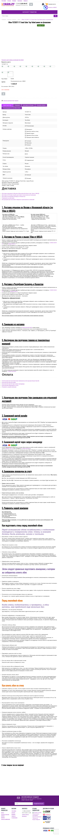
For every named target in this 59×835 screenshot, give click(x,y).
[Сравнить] (3, 93)
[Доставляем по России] (49, 830)
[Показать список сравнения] (31, 4)
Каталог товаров (29, 12)
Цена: (4, 82)
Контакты (24, 816)
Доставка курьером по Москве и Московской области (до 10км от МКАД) (20, 193)
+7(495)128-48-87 (11, 371)
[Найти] (55, 16)
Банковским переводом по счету (10, 385)
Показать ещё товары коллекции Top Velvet (13, 60)
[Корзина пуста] (46, 5)
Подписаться (38, 803)
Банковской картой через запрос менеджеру (13, 384)
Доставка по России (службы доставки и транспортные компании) (19, 195)
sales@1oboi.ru (11, 244)
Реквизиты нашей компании (9, 387)
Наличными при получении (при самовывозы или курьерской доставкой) (20, 380)
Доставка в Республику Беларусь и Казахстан (13, 196)
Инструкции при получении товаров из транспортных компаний (18, 199)
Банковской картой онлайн (9, 382)
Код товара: (4, 78)
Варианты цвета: (6, 62)
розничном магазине (27, 327)
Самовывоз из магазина (8, 198)
